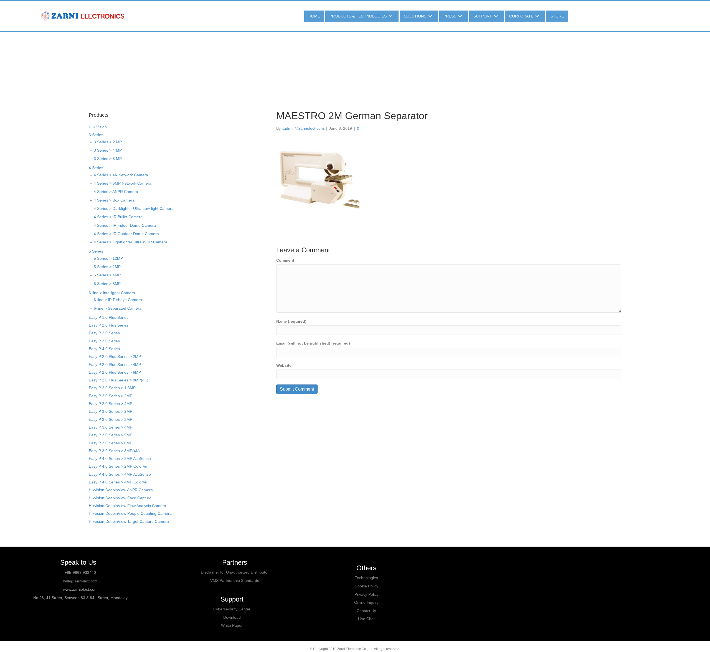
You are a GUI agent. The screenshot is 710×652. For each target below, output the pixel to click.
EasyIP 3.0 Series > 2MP (110, 411)
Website (283, 365)
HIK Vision (98, 127)
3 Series (96, 135)
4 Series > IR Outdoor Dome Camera (126, 233)
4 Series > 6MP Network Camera (122, 183)
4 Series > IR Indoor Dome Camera (125, 225)
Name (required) (291, 321)
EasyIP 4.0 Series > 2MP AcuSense (120, 458)
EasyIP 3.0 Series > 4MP (110, 427)
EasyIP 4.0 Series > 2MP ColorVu (118, 466)
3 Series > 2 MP (108, 142)
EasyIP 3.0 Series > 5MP (110, 435)
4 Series (96, 167)
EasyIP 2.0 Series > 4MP (110, 403)
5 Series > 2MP (107, 266)
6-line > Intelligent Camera (112, 293)
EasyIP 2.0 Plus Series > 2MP (115, 356)
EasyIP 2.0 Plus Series (108, 325)
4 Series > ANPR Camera (116, 191)
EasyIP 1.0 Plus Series (108, 317)
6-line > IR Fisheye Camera (118, 299)
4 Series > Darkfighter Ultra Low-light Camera (134, 208)
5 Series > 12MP (108, 258)
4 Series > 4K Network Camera (121, 175)
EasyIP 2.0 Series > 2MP (110, 396)
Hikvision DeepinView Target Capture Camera (129, 521)
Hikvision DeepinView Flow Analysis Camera (127, 505)
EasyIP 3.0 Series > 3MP (110, 419)
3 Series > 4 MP (108, 150)
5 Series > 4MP (107, 275)
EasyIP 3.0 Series (104, 341)
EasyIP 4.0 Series (104, 349)
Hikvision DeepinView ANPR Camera (121, 490)
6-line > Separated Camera (117, 308)
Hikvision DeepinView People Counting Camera (130, 513)
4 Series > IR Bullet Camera (118, 217)
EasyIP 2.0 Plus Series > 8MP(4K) (118, 380)
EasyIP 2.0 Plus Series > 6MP (115, 372)
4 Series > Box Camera (114, 200)
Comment (285, 260)
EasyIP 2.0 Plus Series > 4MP (115, 364)
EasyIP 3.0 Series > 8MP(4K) (114, 451)
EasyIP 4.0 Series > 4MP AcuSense (120, 474)
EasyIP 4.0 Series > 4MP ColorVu (118, 482)
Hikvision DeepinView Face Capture (120, 498)
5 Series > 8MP (107, 283)
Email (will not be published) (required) (313, 343)
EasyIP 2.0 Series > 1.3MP (112, 388)
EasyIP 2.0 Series (104, 333)
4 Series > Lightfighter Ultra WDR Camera (130, 242)
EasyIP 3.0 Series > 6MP (110, 443)
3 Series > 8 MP (108, 158)
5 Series (96, 251)
